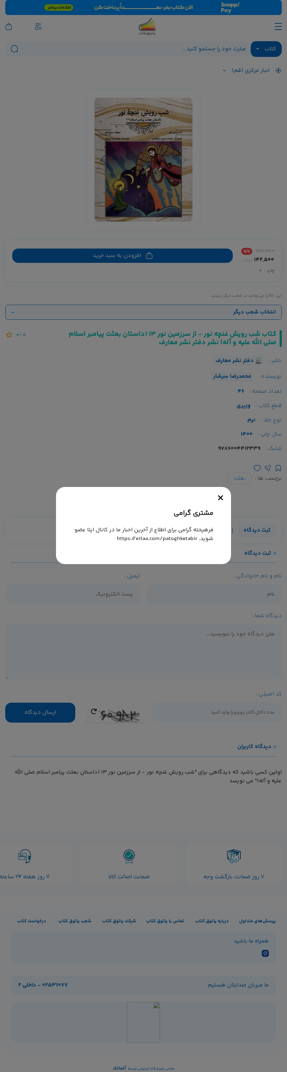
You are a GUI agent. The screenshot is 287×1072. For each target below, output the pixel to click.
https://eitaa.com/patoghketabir (157, 538)
